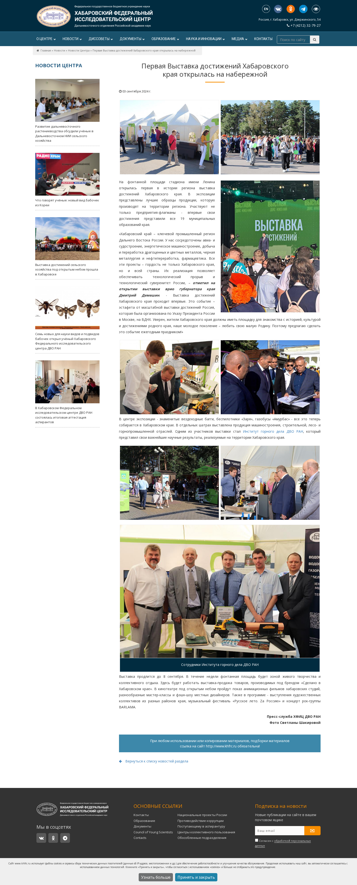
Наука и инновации (203, 39)
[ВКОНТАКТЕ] (278, 9)
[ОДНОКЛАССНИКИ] (291, 9)
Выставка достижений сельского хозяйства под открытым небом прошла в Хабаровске (66, 269)
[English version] (266, 9)
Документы (130, 39)
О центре (44, 39)
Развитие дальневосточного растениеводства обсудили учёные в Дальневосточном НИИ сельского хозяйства (64, 133)
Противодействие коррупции (201, 821)
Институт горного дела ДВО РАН (273, 431)
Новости (70, 39)
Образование (164, 39)
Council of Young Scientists (153, 832)
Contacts (140, 837)
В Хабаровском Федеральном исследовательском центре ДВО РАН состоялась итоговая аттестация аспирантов (63, 415)
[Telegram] (303, 9)
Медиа (238, 39)
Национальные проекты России (202, 815)
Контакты (263, 39)
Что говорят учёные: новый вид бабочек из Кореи (67, 202)
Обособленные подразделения (202, 837)
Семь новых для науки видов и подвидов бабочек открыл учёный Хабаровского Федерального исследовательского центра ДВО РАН (67, 341)
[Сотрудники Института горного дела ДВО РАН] (220, 591)
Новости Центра (79, 50)
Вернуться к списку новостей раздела (156, 761)
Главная (46, 50)
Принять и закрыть (196, 877)
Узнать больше (155, 877)
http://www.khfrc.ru (221, 746)
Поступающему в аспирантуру (201, 826)
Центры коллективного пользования (206, 832)
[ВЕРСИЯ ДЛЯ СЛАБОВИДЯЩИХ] (316, 9)
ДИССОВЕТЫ (99, 39)
